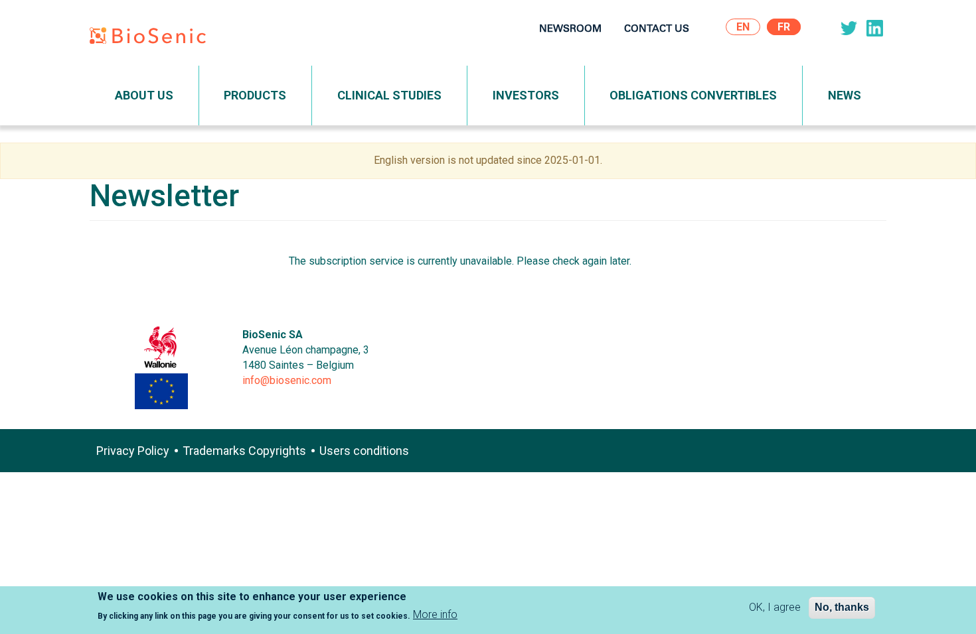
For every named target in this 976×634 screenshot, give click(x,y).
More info (435, 615)
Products (255, 95)
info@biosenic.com (286, 380)
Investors (526, 95)
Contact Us (656, 29)
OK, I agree (775, 607)
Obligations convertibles (693, 95)
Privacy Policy (132, 451)
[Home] (153, 38)
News (844, 95)
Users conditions (364, 451)
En (743, 27)
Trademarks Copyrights (244, 451)
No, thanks (842, 607)
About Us (144, 95)
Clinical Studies (389, 95)
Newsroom (570, 29)
